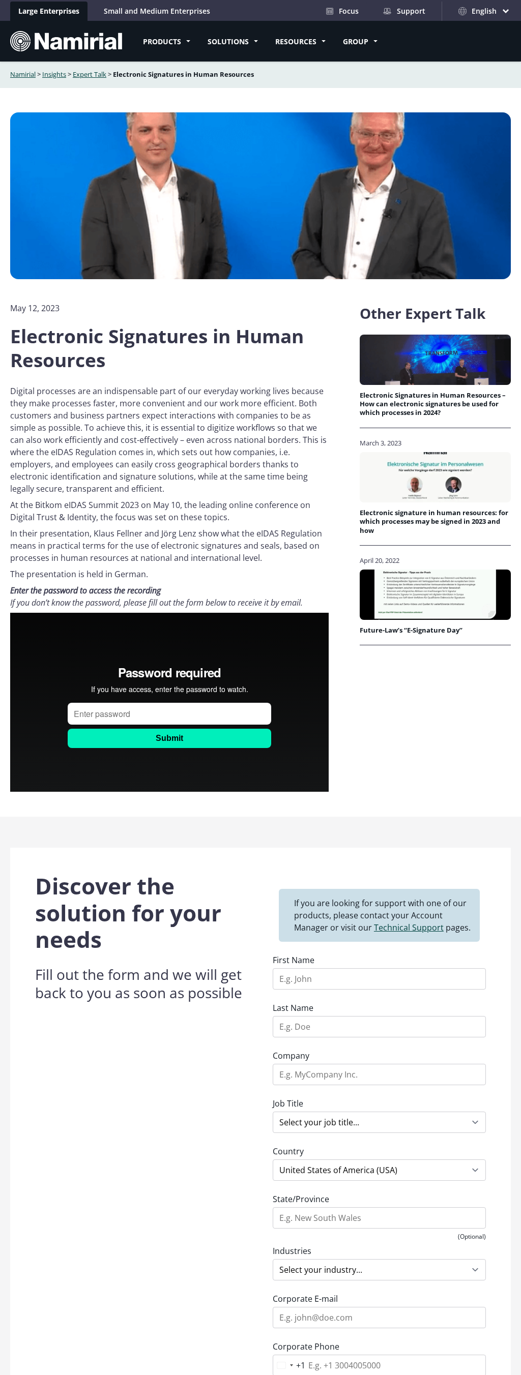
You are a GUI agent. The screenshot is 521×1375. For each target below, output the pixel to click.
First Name (293, 960)
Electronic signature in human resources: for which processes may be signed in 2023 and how (434, 522)
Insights (54, 74)
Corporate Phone (306, 1346)
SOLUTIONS (228, 41)
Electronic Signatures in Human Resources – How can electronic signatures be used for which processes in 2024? (433, 404)
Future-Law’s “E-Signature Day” (412, 630)
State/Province (301, 1199)
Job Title (288, 1103)
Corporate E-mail (305, 1298)
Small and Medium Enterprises (157, 11)
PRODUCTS (162, 41)
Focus (349, 11)
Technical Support (409, 927)
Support (411, 11)
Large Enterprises (48, 11)
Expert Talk (89, 74)
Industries (292, 1251)
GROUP (355, 41)
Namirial (23, 74)
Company (291, 1055)
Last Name (293, 1007)
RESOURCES (295, 41)
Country (288, 1151)
